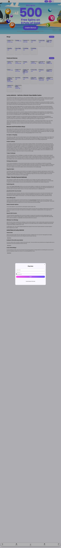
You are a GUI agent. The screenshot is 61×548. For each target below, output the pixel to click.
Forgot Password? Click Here (30, 281)
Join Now (30, 279)
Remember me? (19, 274)
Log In (30, 276)
